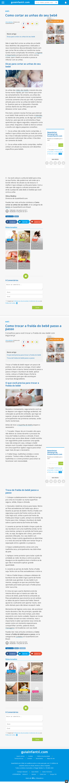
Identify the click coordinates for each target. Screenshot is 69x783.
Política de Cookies (10, 303)
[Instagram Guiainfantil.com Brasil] (55, 163)
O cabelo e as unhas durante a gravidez (35, 245)
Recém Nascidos (10, 671)
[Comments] (23, 28)
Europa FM (53, 774)
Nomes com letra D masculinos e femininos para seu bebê (51, 37)
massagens (9, 628)
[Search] (56, 2)
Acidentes (35, 691)
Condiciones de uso (34, 301)
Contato (29, 758)
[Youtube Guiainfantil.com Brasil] (63, 163)
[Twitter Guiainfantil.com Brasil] (59, 163)
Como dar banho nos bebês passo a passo (23, 245)
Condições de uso (58, 152)
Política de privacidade (43, 756)
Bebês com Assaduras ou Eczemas (11, 697)
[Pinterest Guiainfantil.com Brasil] (51, 163)
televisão (38, 115)
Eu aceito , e (55, 152)
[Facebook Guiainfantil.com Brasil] (47, 163)
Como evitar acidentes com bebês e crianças (36, 696)
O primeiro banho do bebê (23, 677)
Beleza (34, 239)
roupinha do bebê (25, 425)
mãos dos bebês (22, 90)
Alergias (22, 259)
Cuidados (10, 239)
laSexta (34, 774)
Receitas (35, 671)
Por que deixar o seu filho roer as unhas (23, 264)
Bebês (7, 11)
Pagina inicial (9, 216)
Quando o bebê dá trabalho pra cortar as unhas (11, 264)
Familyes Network (22, 772)
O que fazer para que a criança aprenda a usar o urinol (23, 696)
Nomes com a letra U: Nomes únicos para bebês (59, 38)
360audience (39, 778)
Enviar (37, 307)
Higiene (22, 239)
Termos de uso (18, 758)
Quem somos (21, 756)
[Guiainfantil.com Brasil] (20, 3)
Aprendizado (23, 690)
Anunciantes (39, 758)
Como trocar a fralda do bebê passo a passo (11, 245)
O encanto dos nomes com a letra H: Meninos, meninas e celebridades (60, 28)
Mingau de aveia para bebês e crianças (35, 677)
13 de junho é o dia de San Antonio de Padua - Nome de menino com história (50, 25)
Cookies (30, 756)
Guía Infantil (34, 772)
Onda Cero (43, 774)
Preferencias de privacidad (20, 301)
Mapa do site (51, 758)
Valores (22, 673)
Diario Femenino (47, 772)
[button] (6, 3)
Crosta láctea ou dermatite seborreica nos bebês (11, 677)
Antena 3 (25, 774)
